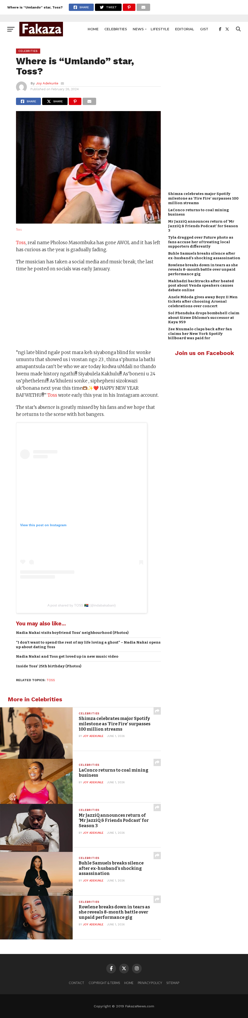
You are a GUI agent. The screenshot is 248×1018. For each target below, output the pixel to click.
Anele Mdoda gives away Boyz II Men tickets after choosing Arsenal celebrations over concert (203, 301)
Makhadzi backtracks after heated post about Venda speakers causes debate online (201, 285)
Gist (204, 29)
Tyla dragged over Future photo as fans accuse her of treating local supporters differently (200, 242)
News (138, 29)
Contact (76, 983)
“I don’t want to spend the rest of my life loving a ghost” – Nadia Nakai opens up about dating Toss (88, 644)
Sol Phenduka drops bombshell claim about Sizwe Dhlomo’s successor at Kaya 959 (203, 317)
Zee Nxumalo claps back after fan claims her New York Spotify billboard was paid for (200, 333)
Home (93, 29)
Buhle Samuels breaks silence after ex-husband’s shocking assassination (204, 255)
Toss (19, 229)
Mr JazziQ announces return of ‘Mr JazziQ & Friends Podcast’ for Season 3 (203, 226)
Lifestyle (160, 29)
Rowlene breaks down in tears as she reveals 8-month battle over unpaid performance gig (203, 269)
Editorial (184, 29)
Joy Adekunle (47, 83)
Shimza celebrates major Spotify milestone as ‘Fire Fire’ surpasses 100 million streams (203, 198)
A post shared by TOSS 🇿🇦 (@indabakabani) (81, 605)
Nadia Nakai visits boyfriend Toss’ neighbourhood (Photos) (72, 632)
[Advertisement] (88, 311)
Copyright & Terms (104, 983)
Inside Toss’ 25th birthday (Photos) (48, 666)
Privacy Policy (150, 983)
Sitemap (172, 983)
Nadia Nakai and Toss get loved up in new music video (67, 656)
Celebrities (115, 29)
